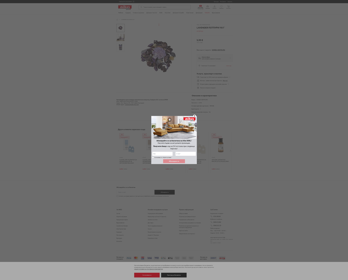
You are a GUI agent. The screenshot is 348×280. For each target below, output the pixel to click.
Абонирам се (174, 161)
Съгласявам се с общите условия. (162, 157)
